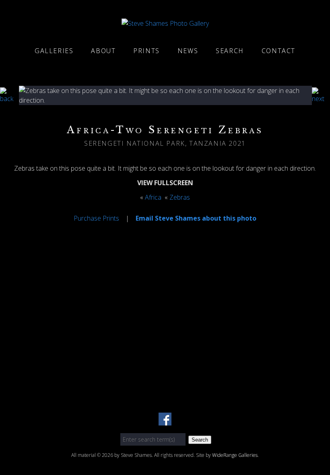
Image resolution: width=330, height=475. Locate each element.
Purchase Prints (96, 218)
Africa (153, 197)
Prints (146, 50)
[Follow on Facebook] (165, 420)
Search (230, 50)
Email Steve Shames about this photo (196, 218)
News (187, 50)
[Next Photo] (321, 98)
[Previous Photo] (9, 98)
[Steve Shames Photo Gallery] (165, 23)
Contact (278, 50)
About (103, 50)
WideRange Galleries (235, 455)
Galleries (54, 50)
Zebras (179, 197)
